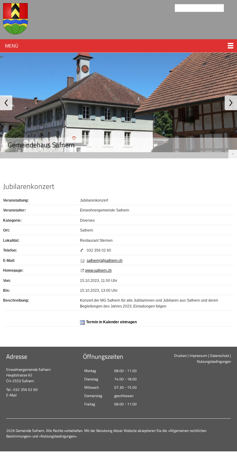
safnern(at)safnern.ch (105, 260)
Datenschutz (219, 355)
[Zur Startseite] (15, 19)
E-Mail (11, 395)
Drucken (180, 355)
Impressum (198, 355)
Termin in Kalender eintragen (111, 322)
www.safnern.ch (98, 270)
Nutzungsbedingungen (214, 361)
